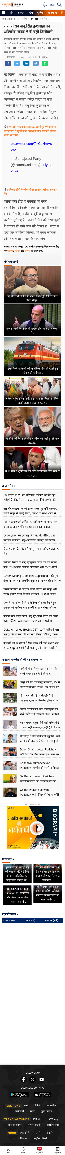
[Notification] (45, 5)
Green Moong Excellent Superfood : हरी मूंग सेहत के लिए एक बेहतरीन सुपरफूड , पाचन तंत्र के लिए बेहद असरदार (31, 580)
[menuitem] (12, 13)
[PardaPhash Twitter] (32, 1082)
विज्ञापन (23, 1138)
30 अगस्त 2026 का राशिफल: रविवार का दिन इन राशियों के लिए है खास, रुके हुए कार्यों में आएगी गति (29, 498)
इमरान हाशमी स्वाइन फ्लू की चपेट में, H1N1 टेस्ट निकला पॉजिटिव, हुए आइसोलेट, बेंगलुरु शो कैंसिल (29, 538)
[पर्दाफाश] (12, 6)
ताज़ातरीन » (9, 486)
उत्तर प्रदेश (22, 18)
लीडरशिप (50, 1132)
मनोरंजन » (8, 859)
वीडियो (37, 1105)
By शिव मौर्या (10, 57)
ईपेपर (32, 1111)
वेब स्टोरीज (51, 1105)
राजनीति (52, 12)
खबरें (26, 1105)
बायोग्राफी (19, 1111)
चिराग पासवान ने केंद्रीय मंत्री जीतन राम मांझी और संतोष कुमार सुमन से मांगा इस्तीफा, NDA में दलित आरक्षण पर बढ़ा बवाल (30, 594)
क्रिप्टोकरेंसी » (10, 914)
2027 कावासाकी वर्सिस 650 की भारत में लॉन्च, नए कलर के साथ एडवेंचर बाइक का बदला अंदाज (30, 524)
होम (11, 12)
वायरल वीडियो (34, 1124)
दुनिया (40, 12)
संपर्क (38, 1132)
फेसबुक (10, 251)
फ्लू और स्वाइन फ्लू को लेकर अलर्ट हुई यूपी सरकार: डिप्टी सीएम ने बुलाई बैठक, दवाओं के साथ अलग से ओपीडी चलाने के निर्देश (30, 131)
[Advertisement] (32, 1029)
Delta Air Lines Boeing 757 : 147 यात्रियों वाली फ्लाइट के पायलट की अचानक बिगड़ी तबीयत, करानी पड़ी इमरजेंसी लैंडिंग (31, 634)
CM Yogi (53, 1119)
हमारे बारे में (24, 1132)
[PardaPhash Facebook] (23, 1082)
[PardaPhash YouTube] (41, 1082)
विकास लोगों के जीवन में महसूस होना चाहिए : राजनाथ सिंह (31, 551)
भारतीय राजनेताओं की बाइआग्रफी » (22, 659)
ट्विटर (27, 251)
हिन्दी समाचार (7, 18)
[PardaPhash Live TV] (52, 5)
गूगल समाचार (46, 1111)
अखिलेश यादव (53, 1124)
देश (30, 12)
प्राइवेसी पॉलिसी (40, 1138)
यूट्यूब (18, 251)
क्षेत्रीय (21, 12)
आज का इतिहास (15, 1124)
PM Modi (38, 1119)
